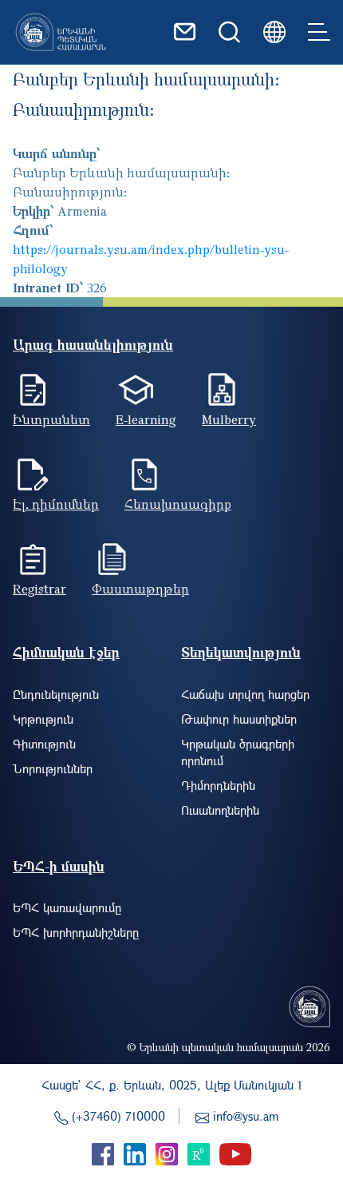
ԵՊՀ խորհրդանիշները (76, 932)
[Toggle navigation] (319, 32)
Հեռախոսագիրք (177, 504)
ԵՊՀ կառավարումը (67, 907)
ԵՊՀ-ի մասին (58, 866)
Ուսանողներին (220, 810)
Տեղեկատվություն (241, 652)
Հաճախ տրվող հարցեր (245, 694)
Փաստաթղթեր (140, 588)
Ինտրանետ (51, 419)
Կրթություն (43, 719)
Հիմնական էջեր (66, 652)
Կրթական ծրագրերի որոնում (237, 752)
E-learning (146, 419)
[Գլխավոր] (60, 32)
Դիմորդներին (218, 785)
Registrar (39, 588)
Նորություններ (53, 768)
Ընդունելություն (56, 694)
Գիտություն (44, 744)
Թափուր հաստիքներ (239, 719)
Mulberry (229, 419)
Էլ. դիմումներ (56, 504)
